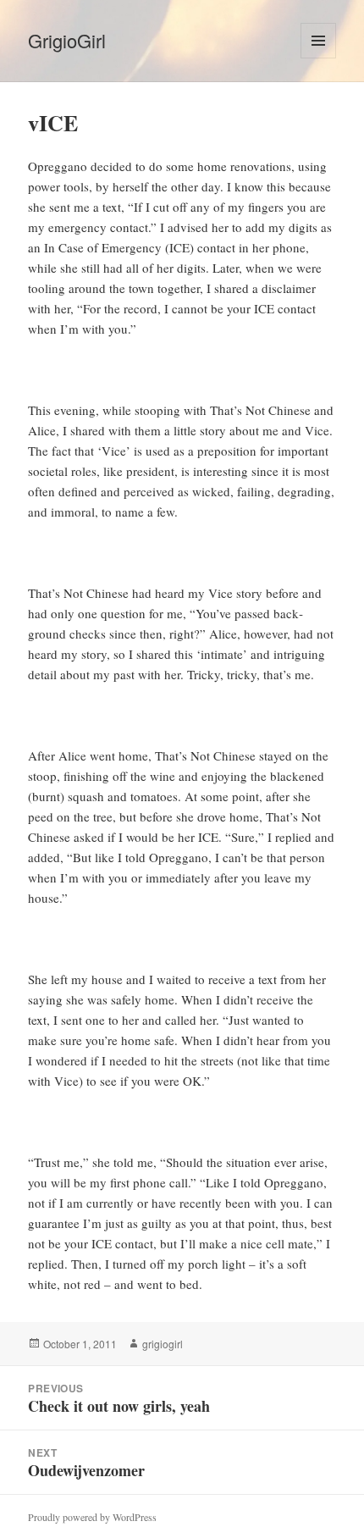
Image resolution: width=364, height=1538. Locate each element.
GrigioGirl (67, 40)
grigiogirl (162, 1343)
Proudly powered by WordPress (92, 1517)
